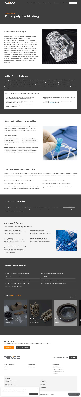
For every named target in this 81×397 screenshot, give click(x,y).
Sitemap (47, 394)
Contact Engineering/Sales (23, 347)
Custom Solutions (9, 364)
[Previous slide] (71, 297)
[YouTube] (67, 357)
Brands (44, 2)
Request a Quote (8, 347)
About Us (62, 2)
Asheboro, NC (43, 380)
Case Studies (55, 366)
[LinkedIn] (64, 357)
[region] (20, 391)
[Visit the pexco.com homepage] (9, 2)
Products (27, 2)
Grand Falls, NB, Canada (10, 383)
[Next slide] (75, 297)
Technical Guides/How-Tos (58, 371)
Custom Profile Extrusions (69, 207)
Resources (56, 2)
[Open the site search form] (66, 3)
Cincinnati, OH (43, 381)
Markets (40, 2)
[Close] (37, 388)
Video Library (55, 373)
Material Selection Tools (57, 368)
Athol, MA (7, 381)
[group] (15, 313)
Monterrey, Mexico (44, 383)
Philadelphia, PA (8, 384)
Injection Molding (10, 13)
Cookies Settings (24, 393)
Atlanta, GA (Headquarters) (10, 380)
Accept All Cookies (33, 393)
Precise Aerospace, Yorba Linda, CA (12, 386)
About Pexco (32, 364)
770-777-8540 (57, 358)
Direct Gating (52, 102)
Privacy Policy (42, 394)
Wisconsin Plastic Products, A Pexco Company (49, 388)
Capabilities (33, 2)
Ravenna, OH (43, 386)
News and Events (31, 368)
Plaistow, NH (42, 384)
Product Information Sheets (58, 369)
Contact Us (73, 357)
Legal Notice (51, 394)
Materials (50, 2)
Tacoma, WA (43, 387)
